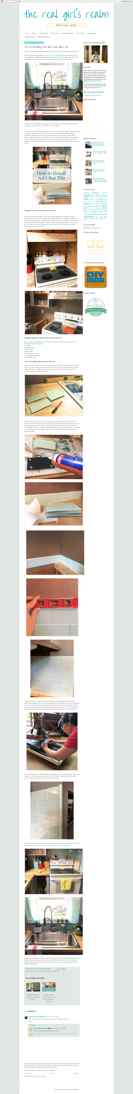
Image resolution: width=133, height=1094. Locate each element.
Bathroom (104, 193)
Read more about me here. (94, 81)
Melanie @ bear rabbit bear (37, 1016)
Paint (101, 212)
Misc (85, 210)
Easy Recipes (91, 33)
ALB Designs (63, 1089)
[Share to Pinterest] (64, 969)
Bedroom (93, 195)
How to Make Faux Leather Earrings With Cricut (99, 162)
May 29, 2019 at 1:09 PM (52, 1016)
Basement (95, 193)
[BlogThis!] (59, 969)
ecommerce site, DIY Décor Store (66, 960)
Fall (101, 201)
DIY (30, 971)
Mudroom (90, 210)
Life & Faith (80, 33)
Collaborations (30, 37)
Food (93, 204)
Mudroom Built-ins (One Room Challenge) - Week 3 (100, 153)
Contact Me (43, 33)
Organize (86, 212)
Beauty (87, 195)
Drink (89, 201)
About (34, 33)
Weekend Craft (40, 141)
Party (106, 212)
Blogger (76, 1089)
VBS (90, 218)
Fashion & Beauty (67, 33)
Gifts (98, 204)
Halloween (91, 206)
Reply (30, 1021)
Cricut (98, 199)
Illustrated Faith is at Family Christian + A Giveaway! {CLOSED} (98, 144)
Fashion (87, 203)
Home (27, 33)
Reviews (104, 214)
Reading (91, 214)
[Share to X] (61, 969)
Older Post (76, 1073)
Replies (33, 1025)
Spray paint (98, 216)
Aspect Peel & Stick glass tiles (62, 57)
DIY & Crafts (54, 33)
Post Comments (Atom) (39, 1076)
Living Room (99, 208)
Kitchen (33, 971)
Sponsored (56, 971)
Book (91, 197)
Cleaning (105, 197)
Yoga (85, 220)
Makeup (105, 208)
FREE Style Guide (43, 37)
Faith (97, 201)
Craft (86, 199)
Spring (105, 216)
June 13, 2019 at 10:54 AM (58, 1028)
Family (105, 201)
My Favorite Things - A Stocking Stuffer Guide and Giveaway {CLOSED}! (100, 180)
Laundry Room (91, 208)
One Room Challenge (55, 55)
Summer (86, 218)
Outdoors (94, 212)
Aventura (86, 193)
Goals (85, 206)
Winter (101, 218)
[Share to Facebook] (62, 969)
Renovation (50, 971)
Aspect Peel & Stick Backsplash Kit (35, 342)
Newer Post (28, 1073)
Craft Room (92, 199)
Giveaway (104, 204)
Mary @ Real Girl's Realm (40, 1028)
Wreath (105, 218)
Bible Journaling (101, 195)
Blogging (86, 197)
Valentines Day (95, 218)
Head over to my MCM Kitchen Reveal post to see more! (52, 845)
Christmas (98, 197)
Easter (93, 201)
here (100, 87)
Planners (86, 214)
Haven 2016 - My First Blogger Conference (99, 170)
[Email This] (57, 969)
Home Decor (101, 206)
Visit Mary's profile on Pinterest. (93, 95)
